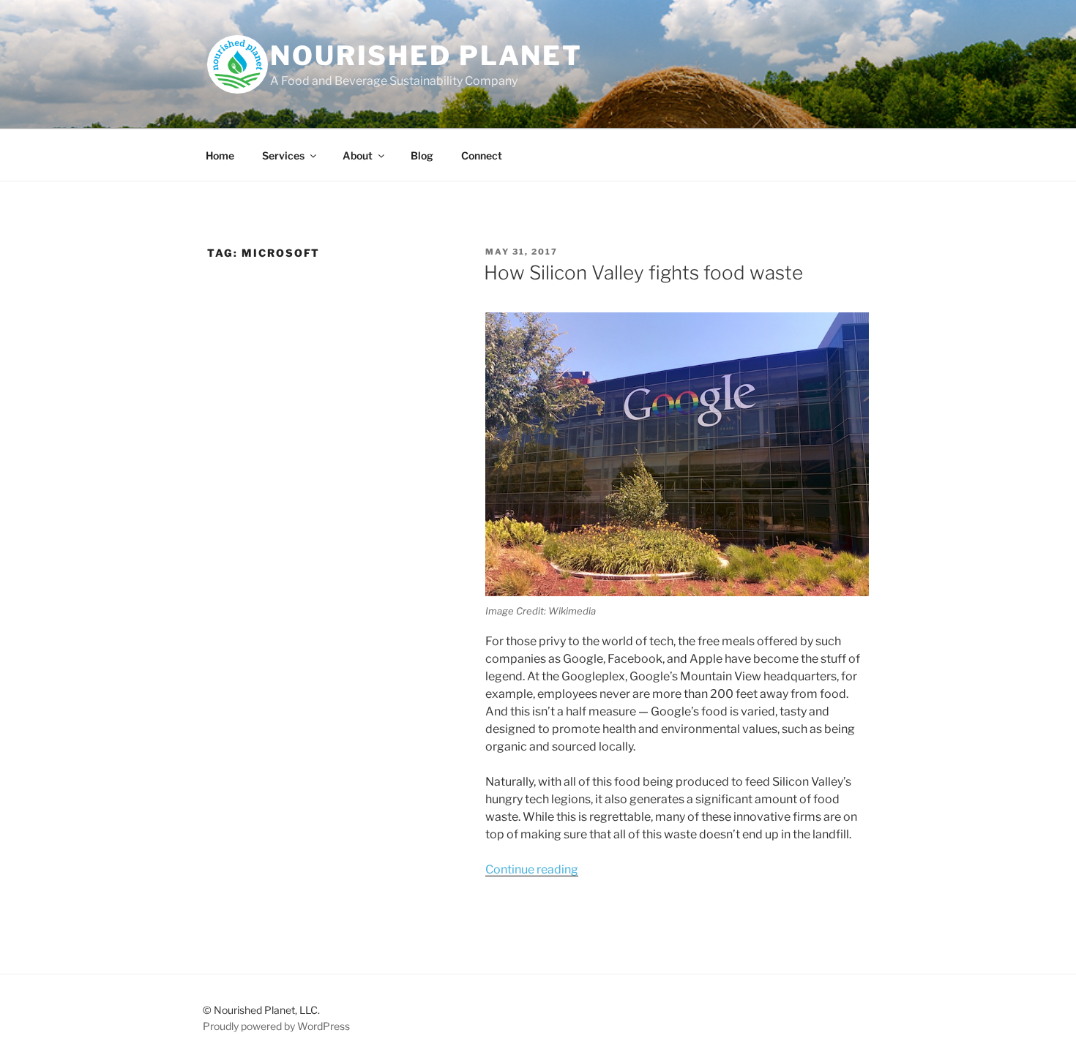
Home (220, 155)
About (358, 155)
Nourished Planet (426, 56)
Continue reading (531, 869)
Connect (481, 155)
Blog (422, 155)
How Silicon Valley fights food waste (643, 272)
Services (283, 155)
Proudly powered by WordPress (276, 1026)
